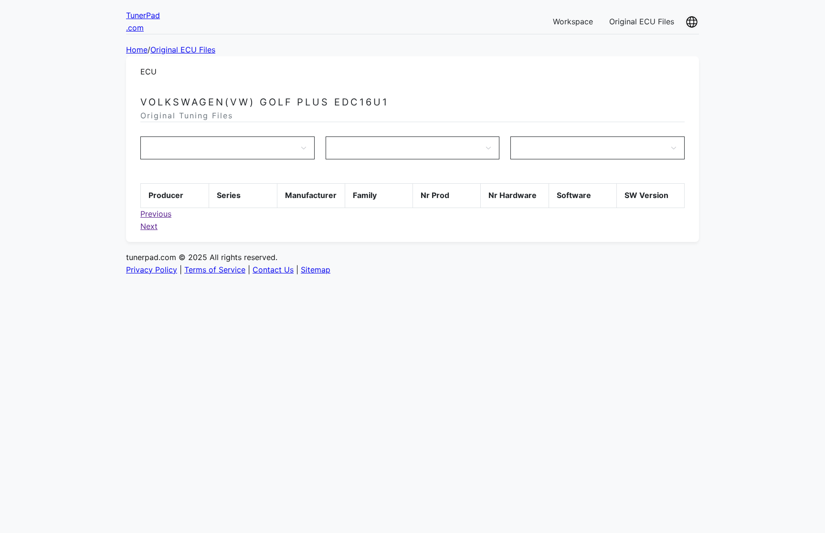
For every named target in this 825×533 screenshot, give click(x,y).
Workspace (573, 21)
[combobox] (222, 148)
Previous (155, 214)
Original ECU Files (641, 21)
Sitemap (315, 269)
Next (149, 226)
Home (137, 49)
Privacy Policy (151, 269)
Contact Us (273, 269)
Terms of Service (214, 269)
